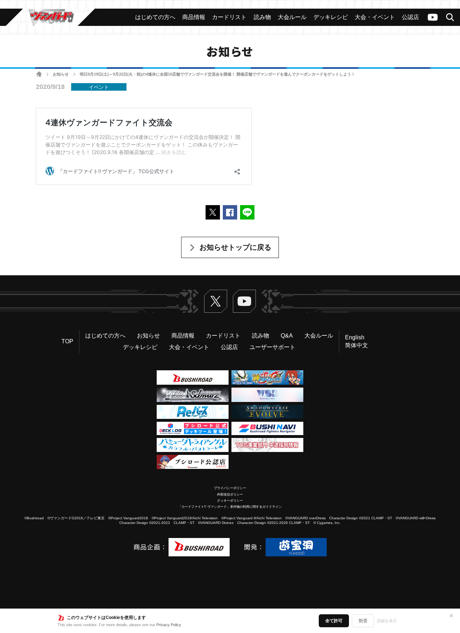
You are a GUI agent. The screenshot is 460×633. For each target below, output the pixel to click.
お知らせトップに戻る (235, 247)
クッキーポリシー (230, 500)
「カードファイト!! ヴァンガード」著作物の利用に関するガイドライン (230, 506)
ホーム (39, 74)
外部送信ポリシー (230, 494)
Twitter (215, 301)
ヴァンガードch (433, 17)
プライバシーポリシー (230, 488)
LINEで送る (247, 212)
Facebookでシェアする (230, 212)
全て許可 (333, 620)
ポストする (213, 212)
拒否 (363, 620)
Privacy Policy (168, 625)
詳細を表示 (387, 621)
